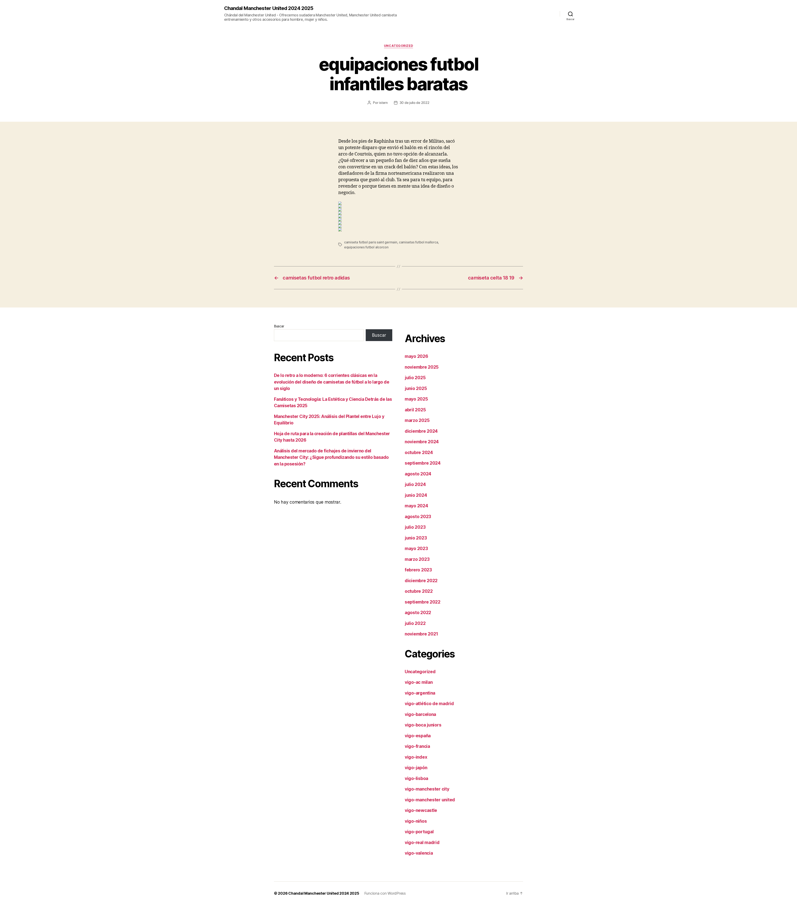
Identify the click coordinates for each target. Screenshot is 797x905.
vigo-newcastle (421, 810)
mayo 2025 (416, 399)
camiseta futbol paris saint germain (370, 242)
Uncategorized (398, 46)
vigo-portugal (419, 831)
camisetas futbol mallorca (418, 242)
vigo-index (416, 757)
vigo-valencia (419, 853)
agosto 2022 (418, 612)
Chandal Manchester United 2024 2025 (268, 8)
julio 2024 (415, 484)
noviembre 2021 (421, 634)
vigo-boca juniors (423, 725)
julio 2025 (415, 377)
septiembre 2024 (423, 463)
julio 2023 (415, 527)
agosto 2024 (418, 473)
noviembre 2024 (422, 441)
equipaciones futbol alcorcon (366, 247)
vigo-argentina (420, 693)
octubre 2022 (419, 591)
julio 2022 (415, 623)
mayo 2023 (416, 548)
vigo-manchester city (427, 789)
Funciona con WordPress (385, 893)
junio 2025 (416, 388)
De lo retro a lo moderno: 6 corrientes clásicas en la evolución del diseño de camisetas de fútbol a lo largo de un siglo (331, 382)
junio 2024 (416, 495)
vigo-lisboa (416, 778)
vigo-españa (418, 735)
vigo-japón (416, 767)
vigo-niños (416, 821)
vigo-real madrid (422, 842)
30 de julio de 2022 (414, 103)
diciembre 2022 (421, 580)
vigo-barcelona (420, 714)
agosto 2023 (418, 516)
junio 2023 (416, 538)
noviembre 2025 (422, 367)
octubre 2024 (419, 452)
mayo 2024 (416, 505)
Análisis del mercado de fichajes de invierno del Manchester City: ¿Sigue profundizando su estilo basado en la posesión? (331, 457)
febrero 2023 (418, 569)
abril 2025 (415, 409)
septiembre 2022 (422, 602)
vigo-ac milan (419, 682)
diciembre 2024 (421, 431)
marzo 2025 (417, 420)
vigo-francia (417, 746)
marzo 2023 (417, 559)
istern (383, 103)
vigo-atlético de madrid (429, 703)
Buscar (279, 326)
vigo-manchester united (430, 799)
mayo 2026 (416, 356)
